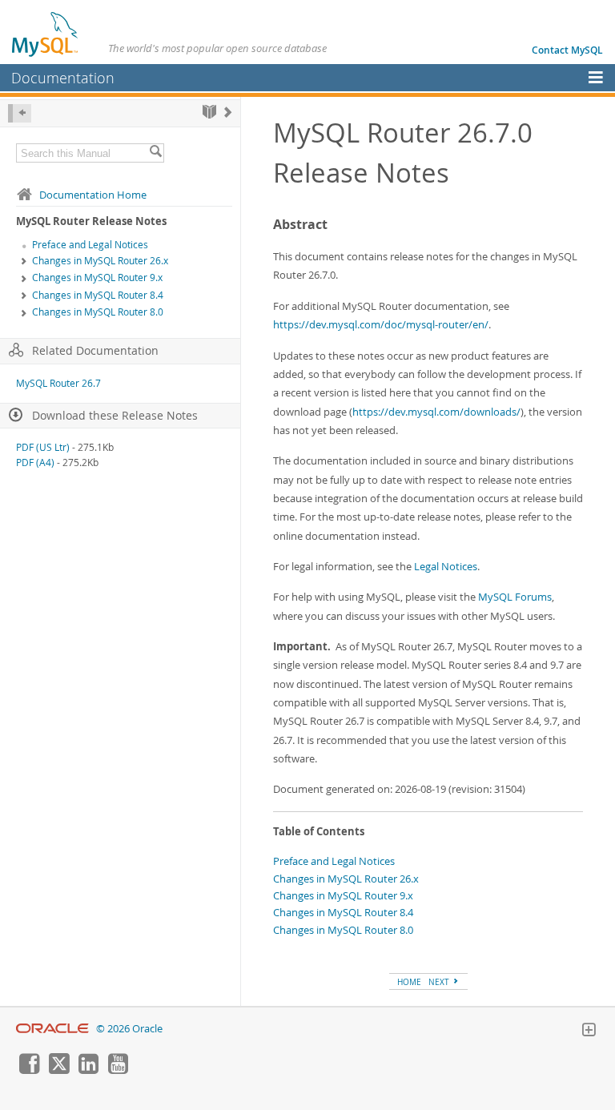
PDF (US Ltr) (43, 447)
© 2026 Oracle (129, 1029)
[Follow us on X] (58, 1070)
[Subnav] (24, 262)
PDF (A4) (35, 462)
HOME (409, 981)
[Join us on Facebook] (29, 1070)
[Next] (227, 111)
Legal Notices (445, 566)
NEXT (440, 981)
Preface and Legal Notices (90, 244)
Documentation (63, 77)
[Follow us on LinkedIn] (88, 1070)
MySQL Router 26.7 (58, 383)
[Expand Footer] (588, 1031)
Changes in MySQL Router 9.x (97, 277)
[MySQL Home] (46, 34)
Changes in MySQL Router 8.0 (97, 312)
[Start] (209, 111)
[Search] (155, 153)
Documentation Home (93, 194)
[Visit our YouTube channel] (118, 1070)
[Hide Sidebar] (19, 113)
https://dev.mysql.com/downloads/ (436, 411)
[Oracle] (52, 1029)
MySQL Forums (515, 596)
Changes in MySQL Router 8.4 (97, 295)
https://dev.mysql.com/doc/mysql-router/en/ (380, 324)
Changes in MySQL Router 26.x (100, 260)
